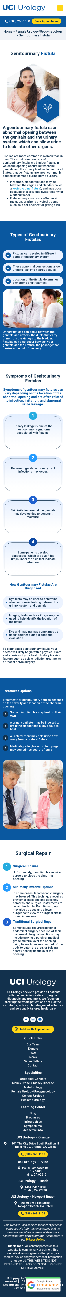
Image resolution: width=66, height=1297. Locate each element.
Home (8, 31)
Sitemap (19, 1288)
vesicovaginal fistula (26, 188)
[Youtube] (40, 1019)
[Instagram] (33, 1019)
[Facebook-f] (26, 1019)
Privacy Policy (35, 1239)
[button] (60, 8)
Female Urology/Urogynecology (39, 31)
